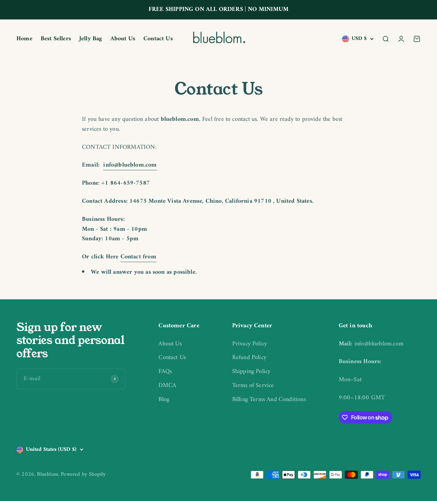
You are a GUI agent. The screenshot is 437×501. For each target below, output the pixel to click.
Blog (163, 400)
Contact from (138, 257)
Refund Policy (249, 358)
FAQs (165, 372)
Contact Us (158, 38)
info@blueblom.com (130, 165)
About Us (122, 38)
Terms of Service (253, 386)
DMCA (167, 386)
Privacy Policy (249, 344)
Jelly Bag (90, 38)
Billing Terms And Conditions (269, 400)
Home (24, 38)
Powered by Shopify (83, 474)
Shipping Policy (251, 372)
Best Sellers (56, 38)
